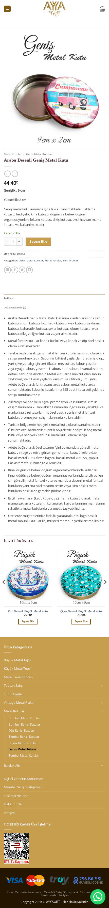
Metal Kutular (13, 154)
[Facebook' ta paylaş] (14, 270)
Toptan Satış (13, 685)
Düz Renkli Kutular (21, 730)
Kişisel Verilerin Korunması (23, 778)
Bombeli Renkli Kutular (24, 724)
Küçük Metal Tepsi (17, 668)
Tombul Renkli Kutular (24, 737)
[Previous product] (15, 173)
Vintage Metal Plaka (18, 702)
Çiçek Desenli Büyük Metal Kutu (81, 611)
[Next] (105, 592)
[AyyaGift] (54, 9)
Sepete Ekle (38, 241)
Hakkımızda (13, 804)
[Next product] (7, 173)
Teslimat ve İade (16, 795)
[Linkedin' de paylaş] (29, 270)
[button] (7, 9)
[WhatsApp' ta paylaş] (7, 270)
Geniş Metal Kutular (39, 154)
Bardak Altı (12, 765)
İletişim (9, 812)
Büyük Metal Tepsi (17, 660)
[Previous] (4, 592)
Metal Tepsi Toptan (18, 677)
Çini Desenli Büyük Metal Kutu (28, 611)
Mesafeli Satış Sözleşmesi (22, 787)
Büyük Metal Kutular (23, 743)
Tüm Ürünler (70, 260)
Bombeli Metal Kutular (24, 718)
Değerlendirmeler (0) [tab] (15, 307)
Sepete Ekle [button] (28, 621)
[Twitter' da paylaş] (22, 270)
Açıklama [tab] (9, 298)
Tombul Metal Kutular (24, 755)
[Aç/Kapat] (102, 685)
